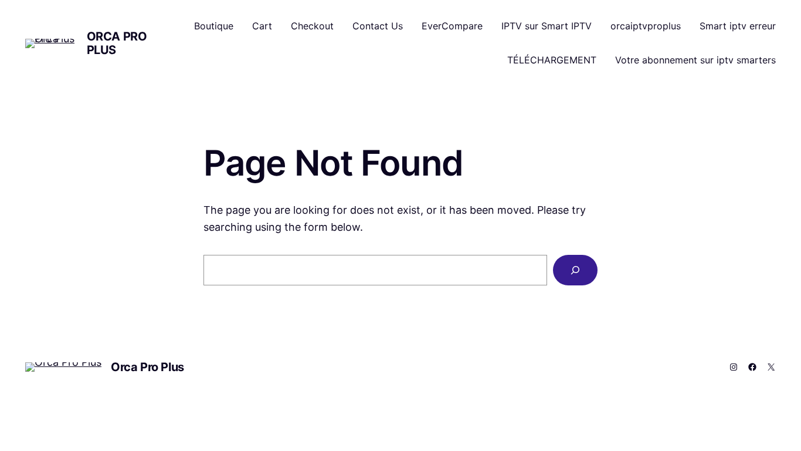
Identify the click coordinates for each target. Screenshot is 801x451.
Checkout (312, 26)
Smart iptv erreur (738, 26)
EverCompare (452, 26)
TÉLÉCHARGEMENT (551, 60)
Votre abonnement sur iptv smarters (695, 60)
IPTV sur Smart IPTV (546, 26)
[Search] (575, 270)
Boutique (213, 26)
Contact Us (377, 26)
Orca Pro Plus (117, 43)
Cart (262, 26)
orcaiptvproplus (645, 26)
